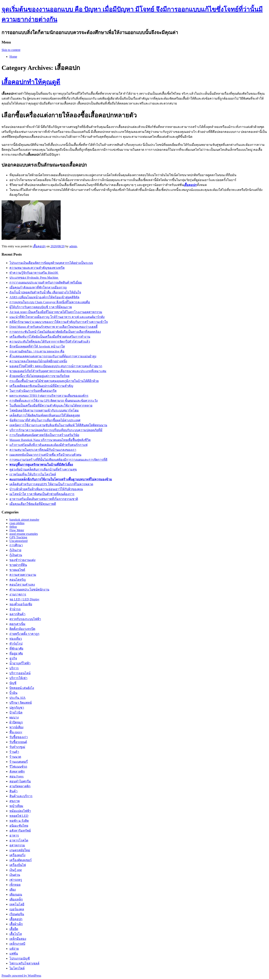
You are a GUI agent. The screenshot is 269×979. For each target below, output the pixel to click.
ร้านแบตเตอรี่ (18, 761)
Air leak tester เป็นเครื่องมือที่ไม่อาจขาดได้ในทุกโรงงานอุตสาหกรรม (55, 312)
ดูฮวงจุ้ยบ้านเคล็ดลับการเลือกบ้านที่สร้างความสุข (43, 469)
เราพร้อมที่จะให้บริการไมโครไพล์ (32, 474)
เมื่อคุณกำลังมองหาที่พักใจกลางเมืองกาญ (38, 287)
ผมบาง (14, 717)
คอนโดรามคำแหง (22, 584)
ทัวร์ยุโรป (15, 643)
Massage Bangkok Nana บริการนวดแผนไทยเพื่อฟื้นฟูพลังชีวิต (50, 440)
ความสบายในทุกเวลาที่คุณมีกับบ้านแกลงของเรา (42, 449)
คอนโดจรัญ (17, 579)
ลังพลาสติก (17, 771)
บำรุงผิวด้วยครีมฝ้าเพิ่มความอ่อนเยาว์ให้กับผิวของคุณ (46, 489)
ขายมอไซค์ (17, 569)
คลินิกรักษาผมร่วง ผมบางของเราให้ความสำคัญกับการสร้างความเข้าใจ (58, 322)
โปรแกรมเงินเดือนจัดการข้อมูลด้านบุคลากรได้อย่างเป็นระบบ (51, 262)
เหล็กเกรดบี (17, 943)
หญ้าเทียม (16, 806)
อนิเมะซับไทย (18, 825)
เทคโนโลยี (16, 904)
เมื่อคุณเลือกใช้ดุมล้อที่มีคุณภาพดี (32, 504)
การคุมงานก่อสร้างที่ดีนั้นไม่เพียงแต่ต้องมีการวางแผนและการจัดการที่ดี (58, 459)
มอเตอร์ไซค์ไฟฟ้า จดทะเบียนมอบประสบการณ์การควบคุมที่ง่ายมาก (55, 366)
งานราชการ (17, 594)
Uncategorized (18, 541)
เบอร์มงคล (16, 909)
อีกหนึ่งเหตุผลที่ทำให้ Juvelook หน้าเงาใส (37, 346)
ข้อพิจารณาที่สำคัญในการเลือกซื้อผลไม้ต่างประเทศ (44, 420)
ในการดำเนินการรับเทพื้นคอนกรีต (33, 390)
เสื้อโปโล (15, 934)
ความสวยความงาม (22, 574)
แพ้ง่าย (14, 948)
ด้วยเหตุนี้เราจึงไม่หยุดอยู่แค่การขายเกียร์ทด (39, 376)
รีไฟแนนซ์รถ (18, 766)
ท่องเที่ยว (15, 638)
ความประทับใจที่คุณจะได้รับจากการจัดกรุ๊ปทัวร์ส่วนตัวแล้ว (49, 341)
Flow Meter (16, 530)
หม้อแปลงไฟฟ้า (20, 811)
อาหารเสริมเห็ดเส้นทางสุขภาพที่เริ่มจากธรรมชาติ (43, 499)
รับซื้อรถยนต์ (18, 742)
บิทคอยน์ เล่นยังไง (21, 688)
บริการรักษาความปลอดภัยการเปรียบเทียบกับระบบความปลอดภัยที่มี (55, 430)
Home (13, 56)
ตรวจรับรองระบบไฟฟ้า (25, 619)
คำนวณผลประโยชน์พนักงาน (29, 589)
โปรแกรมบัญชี (19, 958)
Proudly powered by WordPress (21, 975)
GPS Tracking (18, 537)
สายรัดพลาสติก (20, 786)
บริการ (14, 668)
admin (73, 246)
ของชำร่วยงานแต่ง (22, 560)
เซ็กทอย (14, 884)
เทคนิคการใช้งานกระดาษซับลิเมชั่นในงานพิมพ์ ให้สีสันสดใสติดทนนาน (58, 425)
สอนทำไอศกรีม (20, 781)
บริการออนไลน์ (20, 673)
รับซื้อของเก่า (18, 737)
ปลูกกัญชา (16, 707)
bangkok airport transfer (24, 519)
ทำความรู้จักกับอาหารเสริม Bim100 (34, 272)
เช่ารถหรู (15, 879)
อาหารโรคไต (18, 840)
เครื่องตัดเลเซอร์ (20, 860)
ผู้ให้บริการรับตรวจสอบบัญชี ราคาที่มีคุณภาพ (40, 307)
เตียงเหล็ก (16, 899)
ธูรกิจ (13, 658)
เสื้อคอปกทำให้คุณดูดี (31, 81)
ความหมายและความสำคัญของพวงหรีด (37, 267)
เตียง (12, 889)
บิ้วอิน (13, 692)
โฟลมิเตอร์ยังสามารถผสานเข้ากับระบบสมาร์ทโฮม (44, 410)
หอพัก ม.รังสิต (19, 820)
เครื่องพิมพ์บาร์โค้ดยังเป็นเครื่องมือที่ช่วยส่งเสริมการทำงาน (49, 336)
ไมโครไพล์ (17, 968)
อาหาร (14, 835)
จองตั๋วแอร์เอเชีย (20, 604)
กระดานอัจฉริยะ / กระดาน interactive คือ (36, 351)
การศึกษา (16, 545)
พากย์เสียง (16, 727)
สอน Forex (16, 776)
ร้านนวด (15, 756)
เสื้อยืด (13, 929)
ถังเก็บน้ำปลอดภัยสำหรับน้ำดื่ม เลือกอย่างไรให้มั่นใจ (45, 292)
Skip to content (11, 50)
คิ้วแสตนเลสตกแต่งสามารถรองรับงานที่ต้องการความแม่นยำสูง (52, 356)
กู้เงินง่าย (15, 550)
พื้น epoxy (15, 732)
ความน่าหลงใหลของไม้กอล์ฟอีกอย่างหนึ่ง (38, 361)
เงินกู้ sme (15, 870)
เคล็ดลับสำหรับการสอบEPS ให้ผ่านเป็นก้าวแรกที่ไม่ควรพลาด (51, 484)
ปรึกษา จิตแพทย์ (20, 702)
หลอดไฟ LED (18, 815)
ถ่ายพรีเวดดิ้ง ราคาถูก (24, 633)
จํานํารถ (15, 609)
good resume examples (23, 533)
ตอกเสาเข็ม (17, 624)
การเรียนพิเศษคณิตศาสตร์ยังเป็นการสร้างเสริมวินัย (44, 435)
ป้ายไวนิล (15, 712)
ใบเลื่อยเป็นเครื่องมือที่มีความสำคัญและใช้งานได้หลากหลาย (50, 405)
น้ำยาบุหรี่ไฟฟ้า (20, 663)
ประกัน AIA (17, 697)
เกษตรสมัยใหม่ (19, 850)
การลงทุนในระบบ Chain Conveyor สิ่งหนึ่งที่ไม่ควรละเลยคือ (49, 302)
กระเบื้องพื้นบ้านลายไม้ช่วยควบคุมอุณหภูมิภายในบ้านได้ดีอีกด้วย (54, 381)
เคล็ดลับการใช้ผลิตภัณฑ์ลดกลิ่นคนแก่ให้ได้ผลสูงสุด (44, 415)
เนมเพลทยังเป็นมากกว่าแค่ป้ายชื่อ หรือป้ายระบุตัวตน (45, 454)
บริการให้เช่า (18, 678)
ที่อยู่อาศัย (16, 653)
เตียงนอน (15, 894)
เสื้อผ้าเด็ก (16, 924)
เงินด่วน (14, 874)
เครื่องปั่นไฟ (17, 865)
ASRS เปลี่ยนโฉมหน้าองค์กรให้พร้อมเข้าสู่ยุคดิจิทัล (44, 297)
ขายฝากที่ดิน (18, 565)
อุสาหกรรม (17, 845)
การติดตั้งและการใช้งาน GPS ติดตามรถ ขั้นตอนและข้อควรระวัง (53, 400)
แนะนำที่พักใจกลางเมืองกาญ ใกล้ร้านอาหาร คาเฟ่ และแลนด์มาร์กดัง (57, 317)
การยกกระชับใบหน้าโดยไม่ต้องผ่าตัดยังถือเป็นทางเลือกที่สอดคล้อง (55, 331)
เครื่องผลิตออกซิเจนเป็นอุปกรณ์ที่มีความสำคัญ (41, 385)
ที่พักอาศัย (16, 648)
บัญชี (12, 683)
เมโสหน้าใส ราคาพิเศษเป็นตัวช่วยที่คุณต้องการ (41, 494)
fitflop (13, 526)
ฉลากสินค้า (17, 614)
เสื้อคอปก (39, 246)
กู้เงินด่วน (15, 555)
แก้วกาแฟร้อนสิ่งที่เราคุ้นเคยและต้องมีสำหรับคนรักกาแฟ (48, 445)
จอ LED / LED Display (24, 599)
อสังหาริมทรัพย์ (20, 830)
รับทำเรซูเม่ (17, 747)
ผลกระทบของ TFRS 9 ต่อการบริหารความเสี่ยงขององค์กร (48, 395)
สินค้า (13, 791)
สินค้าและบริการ (20, 796)
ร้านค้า (14, 751)
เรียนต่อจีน (16, 914)
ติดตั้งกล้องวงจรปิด (22, 628)
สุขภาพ (14, 801)
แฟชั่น (13, 953)
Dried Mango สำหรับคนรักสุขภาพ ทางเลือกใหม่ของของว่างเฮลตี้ (53, 326)
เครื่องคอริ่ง (17, 855)
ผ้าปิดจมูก (16, 722)
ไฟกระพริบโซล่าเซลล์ (24, 963)
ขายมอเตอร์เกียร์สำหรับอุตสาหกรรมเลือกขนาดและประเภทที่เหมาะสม (57, 371)
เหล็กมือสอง (17, 938)
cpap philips (16, 523)
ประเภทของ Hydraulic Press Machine (34, 277)
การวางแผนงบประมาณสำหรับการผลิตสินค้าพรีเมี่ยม (45, 282)
